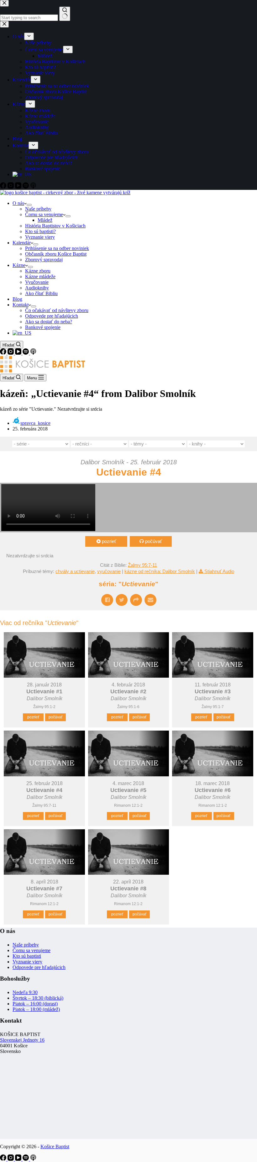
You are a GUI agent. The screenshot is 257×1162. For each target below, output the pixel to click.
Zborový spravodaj (44, 259)
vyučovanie (109, 571)
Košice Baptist (54, 1146)
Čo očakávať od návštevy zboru (56, 310)
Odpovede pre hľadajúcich (51, 316)
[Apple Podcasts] (33, 353)
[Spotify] (26, 353)
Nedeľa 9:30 (25, 992)
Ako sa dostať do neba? (48, 321)
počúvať (153, 541)
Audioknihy (37, 287)
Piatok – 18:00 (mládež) (36, 1009)
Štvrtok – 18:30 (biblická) (38, 998)
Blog (17, 299)
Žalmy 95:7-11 (142, 565)
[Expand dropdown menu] (29, 205)
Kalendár (22, 242)
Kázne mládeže (40, 276)
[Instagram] (11, 353)
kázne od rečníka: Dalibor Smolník (159, 571)
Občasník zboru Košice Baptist (56, 254)
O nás (18, 203)
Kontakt (21, 304)
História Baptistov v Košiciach (55, 225)
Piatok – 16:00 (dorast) (35, 1003)
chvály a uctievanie (75, 571)
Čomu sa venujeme (44, 214)
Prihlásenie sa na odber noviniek (57, 248)
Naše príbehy (38, 208)
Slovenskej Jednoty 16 (22, 1040)
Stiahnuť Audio (219, 571)
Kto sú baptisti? (40, 231)
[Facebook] (4, 353)
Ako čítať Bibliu (41, 293)
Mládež (45, 220)
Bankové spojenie (42, 327)
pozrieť (109, 541)
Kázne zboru (37, 271)
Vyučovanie (37, 282)
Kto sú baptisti (27, 956)
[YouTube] (19, 353)
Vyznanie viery (40, 237)
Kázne (19, 265)
